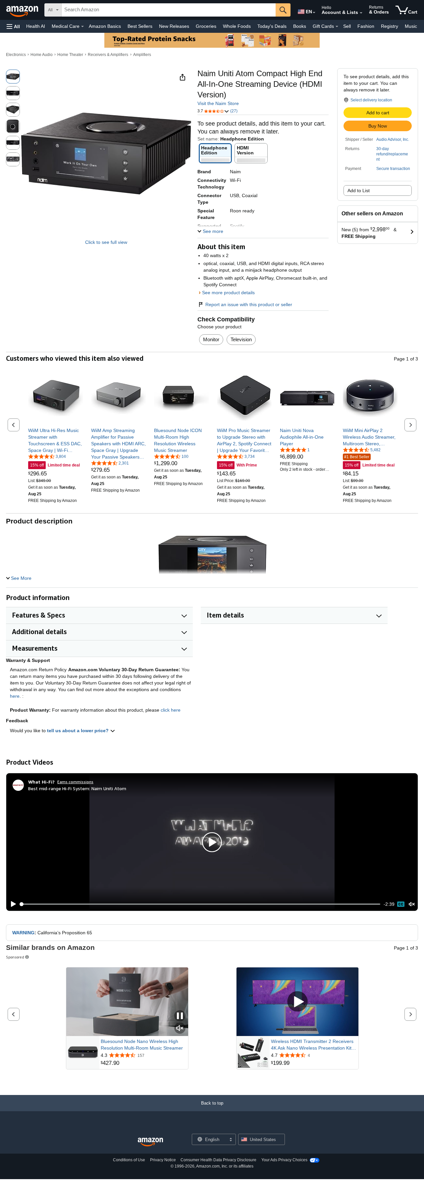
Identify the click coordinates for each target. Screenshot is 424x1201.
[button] (13, 26)
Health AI (35, 26)
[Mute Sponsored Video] (180, 1028)
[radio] (13, 76)
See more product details (228, 292)
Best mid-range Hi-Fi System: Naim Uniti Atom (77, 788)
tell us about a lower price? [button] (78, 730)
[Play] (11, 904)
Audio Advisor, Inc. (392, 139)
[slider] (200, 904)
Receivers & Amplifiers (108, 54)
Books (299, 26)
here (15, 696)
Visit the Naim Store (218, 103)
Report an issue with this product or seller (248, 304)
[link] (55, 440)
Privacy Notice (163, 1160)
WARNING (23, 932)
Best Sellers (140, 26)
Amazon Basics (105, 26)
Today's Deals (272, 26)
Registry (389, 26)
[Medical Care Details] (82, 26)
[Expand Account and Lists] (361, 13)
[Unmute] (411, 904)
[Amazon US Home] (150, 1142)
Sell (347, 26)
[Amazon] (23, 10)
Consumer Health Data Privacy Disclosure (218, 1160)
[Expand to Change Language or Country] (314, 12)
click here (171, 710)
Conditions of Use (129, 1160)
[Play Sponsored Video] (297, 1002)
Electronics (16, 54)
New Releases (174, 26)
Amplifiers (142, 54)
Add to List (358, 190)
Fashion (365, 26)
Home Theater (70, 54)
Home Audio (41, 54)
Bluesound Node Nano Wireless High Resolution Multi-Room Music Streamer (142, 1045)
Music (411, 26)
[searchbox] (169, 10)
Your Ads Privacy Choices (284, 1160)
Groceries (206, 26)
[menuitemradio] (400, 904)
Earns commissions (75, 781)
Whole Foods (237, 26)
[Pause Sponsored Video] (180, 1016)
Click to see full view (106, 242)
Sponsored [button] (15, 957)
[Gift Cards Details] (337, 26)
